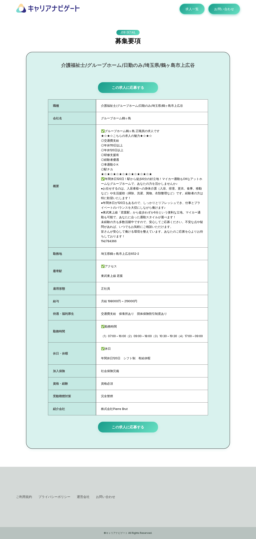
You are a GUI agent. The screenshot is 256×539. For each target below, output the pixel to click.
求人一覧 (192, 9)
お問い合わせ (224, 9)
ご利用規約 (24, 497)
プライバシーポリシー (54, 497)
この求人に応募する (128, 87)
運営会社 (83, 497)
